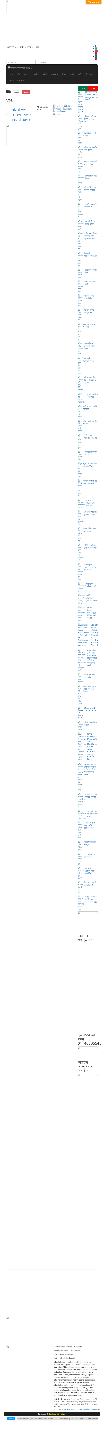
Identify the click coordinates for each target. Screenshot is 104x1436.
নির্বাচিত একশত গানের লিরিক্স (88, 297)
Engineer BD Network (57, 1414)
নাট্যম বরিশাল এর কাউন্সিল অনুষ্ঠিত (90, 188)
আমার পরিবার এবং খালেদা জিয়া (89, 530)
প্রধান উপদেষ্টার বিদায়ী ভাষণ (90, 283)
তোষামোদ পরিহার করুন (90, 271)
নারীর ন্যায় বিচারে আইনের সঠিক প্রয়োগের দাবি (90, 236)
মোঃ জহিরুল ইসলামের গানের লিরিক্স (89, 346)
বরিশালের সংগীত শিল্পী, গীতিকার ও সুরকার (90, 380)
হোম (11, 74)
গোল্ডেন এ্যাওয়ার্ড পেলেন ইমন (90, 162)
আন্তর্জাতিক (54, 74)
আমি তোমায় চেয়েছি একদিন (90, 422)
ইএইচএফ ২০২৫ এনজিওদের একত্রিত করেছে (91, 899)
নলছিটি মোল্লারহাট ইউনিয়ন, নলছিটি (91, 598)
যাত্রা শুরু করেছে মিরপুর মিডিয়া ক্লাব (21, 114)
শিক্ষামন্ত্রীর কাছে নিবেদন (91, 177)
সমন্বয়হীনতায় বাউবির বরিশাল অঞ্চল (92, 813)
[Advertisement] (64, 23)
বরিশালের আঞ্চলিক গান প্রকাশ (90, 148)
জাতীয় (18, 74)
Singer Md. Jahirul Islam (90, 709)
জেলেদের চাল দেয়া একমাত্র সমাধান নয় (90, 796)
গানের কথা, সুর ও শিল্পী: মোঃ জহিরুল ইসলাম (89, 688)
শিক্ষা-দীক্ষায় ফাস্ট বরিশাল (89, 134)
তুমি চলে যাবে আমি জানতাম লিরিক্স (90, 465)
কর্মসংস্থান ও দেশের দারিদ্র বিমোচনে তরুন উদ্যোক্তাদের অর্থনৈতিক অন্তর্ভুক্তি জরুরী (92, 657)
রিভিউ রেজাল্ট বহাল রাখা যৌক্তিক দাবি (90, 546)
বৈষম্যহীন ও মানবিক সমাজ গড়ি (90, 254)
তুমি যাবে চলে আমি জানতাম (90, 407)
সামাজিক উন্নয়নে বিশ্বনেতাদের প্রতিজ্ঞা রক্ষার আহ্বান (91, 612)
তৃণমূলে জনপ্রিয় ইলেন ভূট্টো (89, 855)
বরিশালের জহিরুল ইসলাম (90, 723)
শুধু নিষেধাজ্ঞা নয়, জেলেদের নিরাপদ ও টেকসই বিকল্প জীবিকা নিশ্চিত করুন (90, 769)
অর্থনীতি (45, 74)
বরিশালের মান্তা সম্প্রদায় (89, 676)
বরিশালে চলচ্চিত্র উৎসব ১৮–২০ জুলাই (90, 119)
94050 (17, 92)
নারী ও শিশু (88, 74)
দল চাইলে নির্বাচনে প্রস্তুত (90, 843)
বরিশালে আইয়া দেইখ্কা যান (89, 311)
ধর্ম (11, 80)
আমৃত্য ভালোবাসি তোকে (91, 453)
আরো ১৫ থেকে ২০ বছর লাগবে (89, 325)
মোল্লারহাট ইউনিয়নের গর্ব (90, 585)
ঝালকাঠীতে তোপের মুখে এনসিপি (89, 870)
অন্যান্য (19, 80)
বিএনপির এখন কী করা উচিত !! (90, 883)
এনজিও (72, 74)
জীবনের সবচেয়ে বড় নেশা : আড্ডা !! (90, 482)
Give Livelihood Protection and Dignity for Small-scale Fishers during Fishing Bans (92, 746)
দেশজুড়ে (26, 74)
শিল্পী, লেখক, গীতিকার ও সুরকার (90, 436)
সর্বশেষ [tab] (82, 88)
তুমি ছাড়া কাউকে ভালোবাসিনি (92, 395)
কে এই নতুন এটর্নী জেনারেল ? (90, 205)
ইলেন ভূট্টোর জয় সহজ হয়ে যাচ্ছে (88, 359)
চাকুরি (79, 74)
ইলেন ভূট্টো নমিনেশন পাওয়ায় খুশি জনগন (90, 567)
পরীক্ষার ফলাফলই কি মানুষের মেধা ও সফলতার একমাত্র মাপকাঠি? (91, 95)
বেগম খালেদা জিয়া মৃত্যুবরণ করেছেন (90, 513)
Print (27, 92)
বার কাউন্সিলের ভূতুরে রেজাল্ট (90, 222)
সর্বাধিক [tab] (92, 88)
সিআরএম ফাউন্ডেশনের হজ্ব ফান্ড (90, 502)
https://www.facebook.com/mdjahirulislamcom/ (82, 1409)
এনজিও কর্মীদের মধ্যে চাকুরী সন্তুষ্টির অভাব (89, 825)
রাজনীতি (36, 74)
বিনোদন (64, 74)
